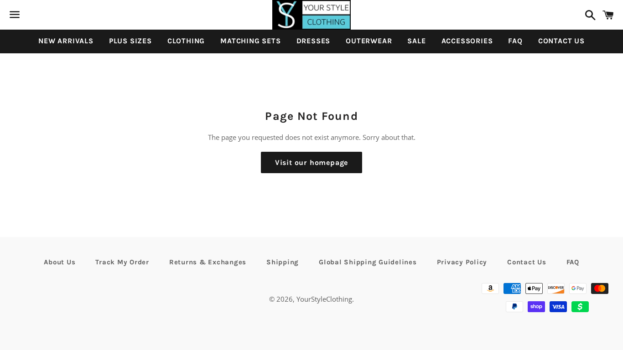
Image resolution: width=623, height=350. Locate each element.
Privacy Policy (462, 262)
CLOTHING (186, 40)
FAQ (515, 40)
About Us (59, 262)
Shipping (282, 262)
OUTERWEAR (369, 40)
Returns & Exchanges (207, 262)
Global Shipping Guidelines (368, 262)
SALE (416, 40)
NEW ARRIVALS (65, 40)
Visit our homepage (311, 162)
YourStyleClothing (324, 299)
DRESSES (313, 40)
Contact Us (526, 262)
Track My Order (122, 262)
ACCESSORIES (467, 40)
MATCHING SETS (250, 40)
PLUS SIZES (130, 40)
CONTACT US (561, 40)
